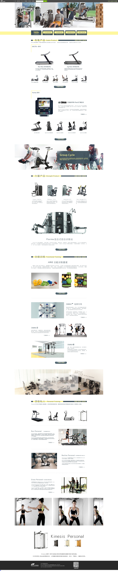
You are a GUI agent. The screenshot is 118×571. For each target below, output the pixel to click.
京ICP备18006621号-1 (50, 563)
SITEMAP (54, 563)
